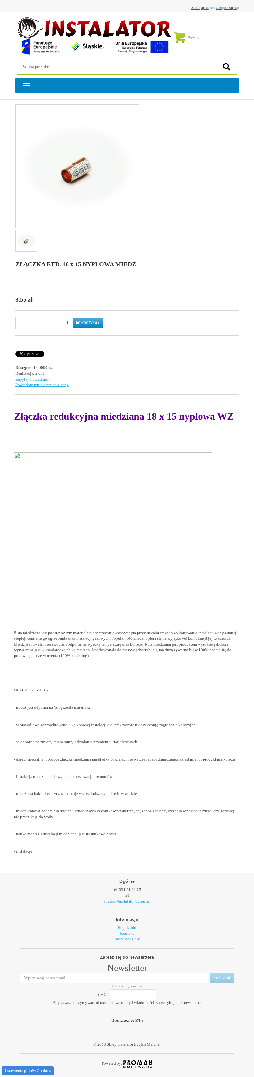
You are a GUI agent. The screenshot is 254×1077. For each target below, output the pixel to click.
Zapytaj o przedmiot (32, 379)
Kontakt (127, 933)
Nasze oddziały (127, 939)
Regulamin (127, 927)
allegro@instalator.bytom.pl (127, 901)
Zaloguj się (200, 8)
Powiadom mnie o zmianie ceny (42, 384)
